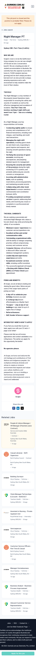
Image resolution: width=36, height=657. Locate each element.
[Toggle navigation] (32, 6)
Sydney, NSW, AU (23, 40)
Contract (14, 436)
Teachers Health (15, 499)
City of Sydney (15, 479)
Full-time (24, 479)
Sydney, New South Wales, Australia (18, 440)
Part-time (13, 40)
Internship (27, 516)
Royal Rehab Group (16, 516)
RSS (15, 623)
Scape (6, 40)
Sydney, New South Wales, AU (19, 482)
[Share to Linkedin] (18, 408)
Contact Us (23, 623)
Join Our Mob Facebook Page (17, 627)
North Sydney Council (17, 458)
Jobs (9, 623)
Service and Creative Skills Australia (18, 432)
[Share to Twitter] (22, 408)
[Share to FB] (13, 408)
